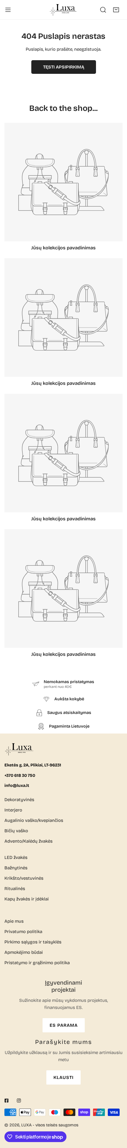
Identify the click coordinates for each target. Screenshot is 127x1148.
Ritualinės (14, 888)
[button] (116, 9)
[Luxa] (63, 9)
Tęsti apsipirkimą (63, 67)
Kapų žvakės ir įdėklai (26, 899)
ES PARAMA (64, 1025)
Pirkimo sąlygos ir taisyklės (32, 942)
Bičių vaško (16, 830)
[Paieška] (103, 9)
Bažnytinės (15, 867)
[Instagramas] (19, 1100)
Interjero (13, 810)
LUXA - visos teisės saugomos (49, 1125)
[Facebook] (6, 1100)
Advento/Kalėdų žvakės (28, 841)
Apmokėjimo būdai (23, 952)
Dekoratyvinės (19, 799)
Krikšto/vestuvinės (23, 878)
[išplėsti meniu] (8, 9)
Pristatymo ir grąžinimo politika (37, 962)
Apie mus (14, 921)
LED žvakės (15, 857)
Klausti (63, 1077)
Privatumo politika (23, 931)
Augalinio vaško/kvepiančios (33, 820)
